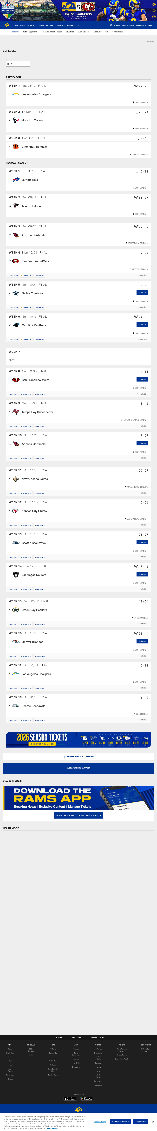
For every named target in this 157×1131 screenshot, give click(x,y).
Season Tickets (122, 1055)
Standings (30, 1055)
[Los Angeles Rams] (78, 1110)
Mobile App (53, 1061)
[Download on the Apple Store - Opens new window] (70, 1099)
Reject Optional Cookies (120, 1122)
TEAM (10, 1045)
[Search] (111, 25)
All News (53, 1049)
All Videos (76, 1049)
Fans (98, 1071)
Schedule (31, 1045)
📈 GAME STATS (39, 275)
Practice (98, 1067)
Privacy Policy (52, 1128)
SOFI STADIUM (146, 1045)
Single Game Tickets (122, 1059)
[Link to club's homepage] (7, 25)
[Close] (153, 1122)
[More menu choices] (78, 25)
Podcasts (53, 1065)
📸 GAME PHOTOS (26, 275)
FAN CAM (142, 292)
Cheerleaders (76, 1067)
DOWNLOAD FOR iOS (65, 815)
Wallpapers (98, 1085)
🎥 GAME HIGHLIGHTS (41, 394)
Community (53, 1053)
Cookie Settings (100, 1122)
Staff (10, 1061)
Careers (10, 1079)
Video (76, 1045)
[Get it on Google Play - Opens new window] (86, 1100)
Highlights (76, 1063)
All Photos (98, 1049)
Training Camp (53, 1075)
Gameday (98, 1063)
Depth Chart (10, 1053)
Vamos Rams (53, 1057)
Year (8, 60)
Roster (10, 1049)
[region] (78, 1122)
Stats (10, 1065)
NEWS (53, 1045)
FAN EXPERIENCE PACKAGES (78, 768)
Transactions (10, 1075)
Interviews (76, 1059)
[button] (78, 756)
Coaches (10, 1057)
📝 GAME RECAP (13, 275)
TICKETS (122, 1045)
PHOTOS (98, 1045)
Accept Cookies (140, 1122)
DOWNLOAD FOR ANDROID (89, 815)
